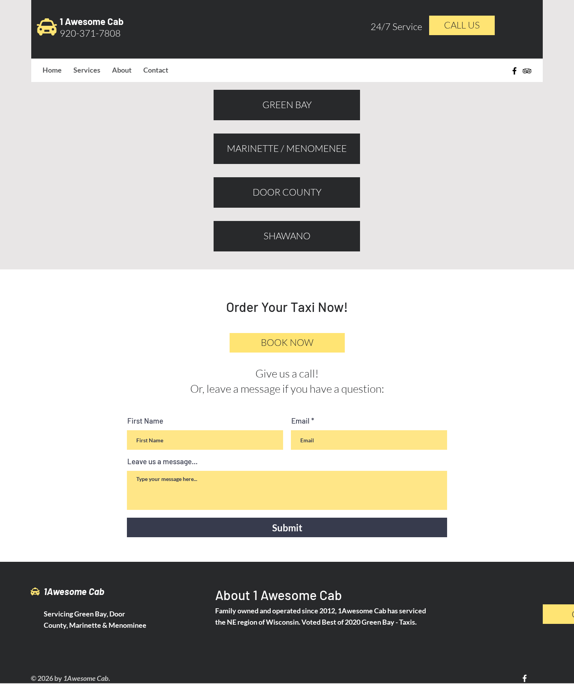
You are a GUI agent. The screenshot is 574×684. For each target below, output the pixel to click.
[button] (287, 343)
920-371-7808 (90, 33)
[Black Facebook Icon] (514, 71)
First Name (145, 420)
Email (300, 420)
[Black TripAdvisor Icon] (527, 71)
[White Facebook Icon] (524, 678)
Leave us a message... (162, 461)
